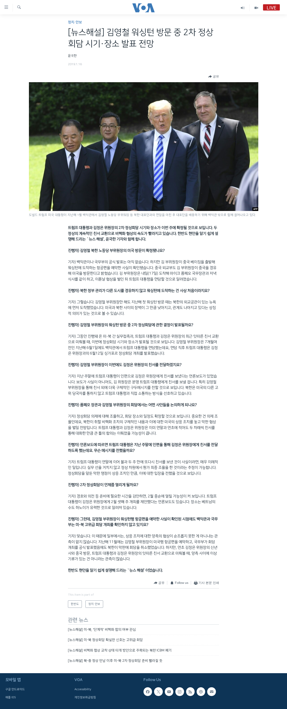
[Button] (213, 76)
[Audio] (243, 7)
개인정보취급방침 (85, 697)
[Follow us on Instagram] (179, 692)
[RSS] (190, 692)
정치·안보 (75, 22)
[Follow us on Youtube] (169, 692)
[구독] (211, 692)
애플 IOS (10, 697)
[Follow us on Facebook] (148, 692)
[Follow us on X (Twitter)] (158, 692)
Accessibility (82, 689)
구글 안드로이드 (15, 689)
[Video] (256, 7)
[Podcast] (201, 692)
